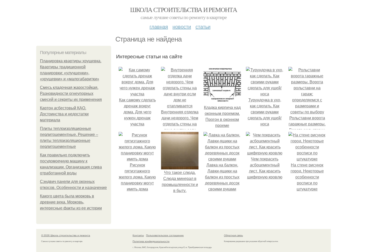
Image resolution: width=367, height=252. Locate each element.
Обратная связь (233, 235)
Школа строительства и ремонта (183, 9)
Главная (159, 26)
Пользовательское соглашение (165, 235)
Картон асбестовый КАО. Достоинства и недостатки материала (64, 114)
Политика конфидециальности (151, 241)
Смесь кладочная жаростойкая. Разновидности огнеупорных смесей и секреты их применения (71, 93)
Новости (182, 26)
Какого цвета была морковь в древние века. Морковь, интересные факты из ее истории (71, 202)
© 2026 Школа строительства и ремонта (65, 235)
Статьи (202, 26)
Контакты (138, 235)
